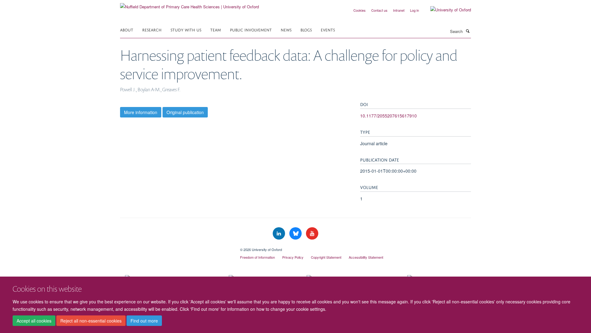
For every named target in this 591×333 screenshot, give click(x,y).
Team (215, 29)
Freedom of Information (257, 257)
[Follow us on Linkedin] (279, 233)
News (286, 29)
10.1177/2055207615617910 (388, 116)
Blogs (306, 29)
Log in (414, 10)
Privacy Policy (293, 257)
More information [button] (140, 112)
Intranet (398, 10)
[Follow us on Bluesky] (296, 233)
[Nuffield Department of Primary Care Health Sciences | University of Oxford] (189, 4)
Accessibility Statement (366, 257)
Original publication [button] (185, 112)
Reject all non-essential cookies (91, 321)
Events (328, 29)
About (126, 29)
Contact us (379, 10)
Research (152, 29)
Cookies (359, 10)
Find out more (144, 321)
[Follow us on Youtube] (312, 233)
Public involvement (251, 29)
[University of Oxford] (446, 10)
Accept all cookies (34, 321)
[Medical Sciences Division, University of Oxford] (175, 247)
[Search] (467, 30)
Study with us (186, 29)
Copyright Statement (326, 257)
